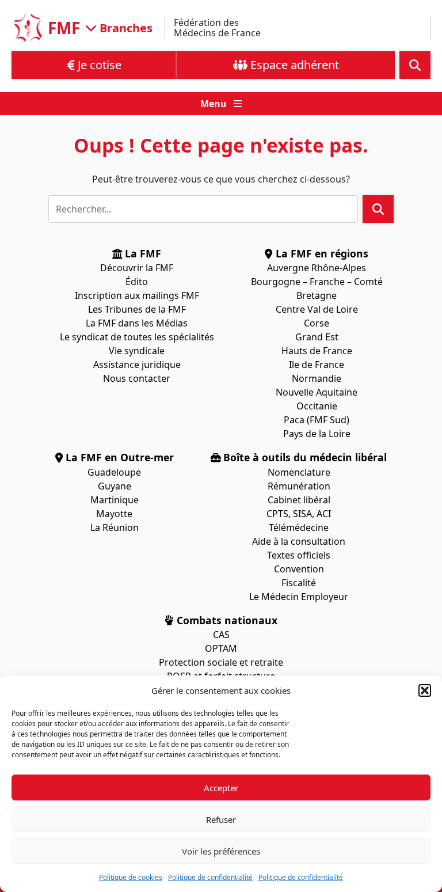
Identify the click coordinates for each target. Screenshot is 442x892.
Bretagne (316, 295)
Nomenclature (299, 472)
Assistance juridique (137, 364)
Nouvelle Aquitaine (316, 392)
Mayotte (114, 513)
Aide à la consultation (298, 541)
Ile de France (316, 364)
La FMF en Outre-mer (118, 457)
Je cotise (98, 65)
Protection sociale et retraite (221, 662)
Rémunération (299, 486)
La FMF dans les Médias (137, 323)
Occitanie (316, 406)
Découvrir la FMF (136, 267)
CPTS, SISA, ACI (298, 513)
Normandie (316, 378)
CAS (221, 634)
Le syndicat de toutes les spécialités (137, 337)
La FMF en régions (320, 253)
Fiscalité (298, 582)
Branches (125, 27)
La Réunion (114, 527)
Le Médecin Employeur (298, 596)
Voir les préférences (221, 851)
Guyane (114, 486)
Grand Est (316, 337)
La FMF (141, 253)
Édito (136, 281)
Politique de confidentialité (210, 877)
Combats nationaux (225, 620)
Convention (299, 569)
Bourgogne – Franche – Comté (317, 281)
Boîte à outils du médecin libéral (303, 457)
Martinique (114, 500)
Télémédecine (299, 527)
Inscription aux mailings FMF (137, 295)
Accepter (221, 788)
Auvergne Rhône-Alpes (316, 267)
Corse (316, 323)
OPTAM (221, 648)
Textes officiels (298, 555)
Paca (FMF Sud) (316, 419)
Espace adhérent (293, 65)
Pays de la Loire (316, 433)
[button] (424, 690)
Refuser (221, 819)
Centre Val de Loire (317, 309)
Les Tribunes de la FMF (137, 309)
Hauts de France (316, 350)
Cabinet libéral (299, 500)
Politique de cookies (130, 877)
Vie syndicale (137, 350)
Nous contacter (136, 378)
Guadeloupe (114, 472)
